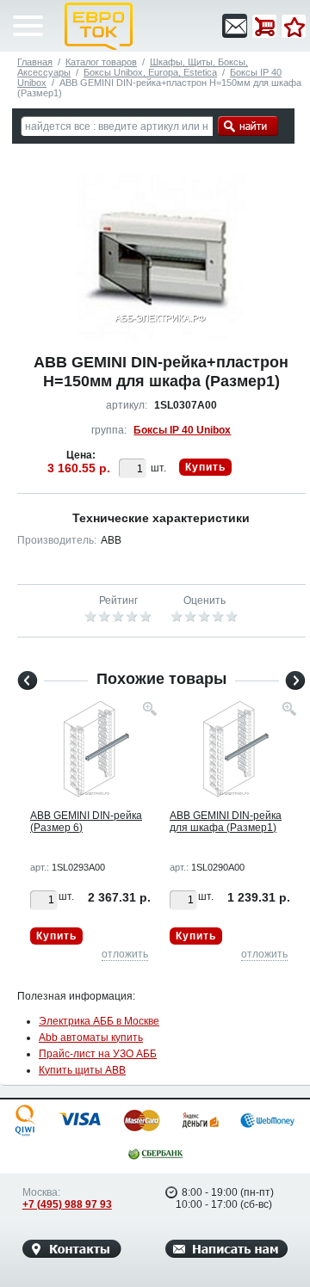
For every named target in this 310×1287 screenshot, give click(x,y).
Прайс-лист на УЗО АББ (98, 1054)
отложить (125, 954)
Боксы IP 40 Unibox (182, 430)
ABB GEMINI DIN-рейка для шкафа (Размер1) (226, 822)
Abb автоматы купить (91, 1037)
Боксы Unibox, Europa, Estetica (150, 72)
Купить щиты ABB (82, 1070)
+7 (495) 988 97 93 (67, 1204)
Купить (205, 467)
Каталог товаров (101, 62)
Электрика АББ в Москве (99, 1021)
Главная (35, 62)
